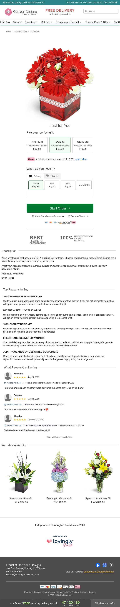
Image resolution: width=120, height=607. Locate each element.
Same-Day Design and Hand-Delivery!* (24, 2)
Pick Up (54, 175)
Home (8, 31)
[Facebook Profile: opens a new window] (98, 565)
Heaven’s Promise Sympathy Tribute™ (42, 425)
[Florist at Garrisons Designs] (21, 12)
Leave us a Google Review (99, 571)
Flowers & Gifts (21, 31)
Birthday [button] (45, 22)
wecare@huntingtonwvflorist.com (22, 574)
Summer (17, 22)
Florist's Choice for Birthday (37, 382)
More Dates (84, 184)
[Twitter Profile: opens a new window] (111, 565)
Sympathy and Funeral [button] (68, 22)
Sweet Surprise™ (32, 404)
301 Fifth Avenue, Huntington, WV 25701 (26, 568)
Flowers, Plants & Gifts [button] (96, 22)
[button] (111, 594)
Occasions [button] (30, 22)
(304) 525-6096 (14, 571)
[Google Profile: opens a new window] (104, 565)
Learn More (81, 159)
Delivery (38, 176)
